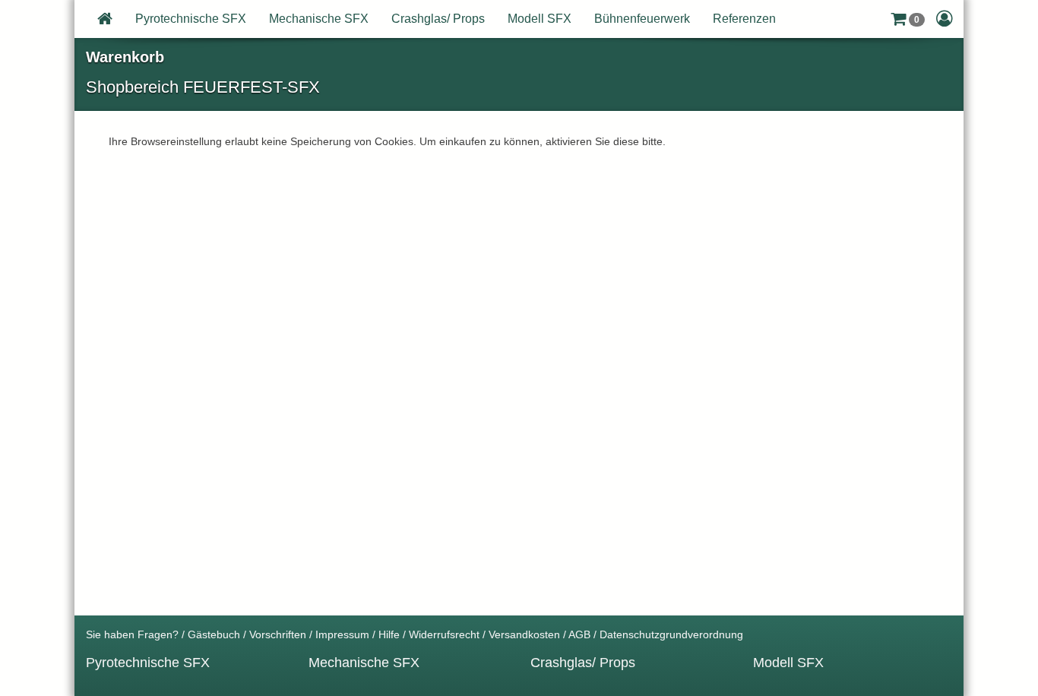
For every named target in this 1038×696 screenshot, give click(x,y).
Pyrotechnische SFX (190, 18)
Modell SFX (539, 18)
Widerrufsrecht (444, 634)
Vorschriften (277, 634)
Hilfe (389, 634)
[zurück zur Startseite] (105, 19)
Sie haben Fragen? (132, 634)
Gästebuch (214, 634)
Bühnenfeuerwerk (642, 18)
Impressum (342, 634)
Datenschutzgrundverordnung (671, 634)
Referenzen (744, 18)
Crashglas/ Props (438, 18)
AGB (579, 634)
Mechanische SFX (319, 18)
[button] (907, 19)
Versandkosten (524, 634)
